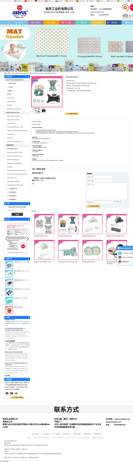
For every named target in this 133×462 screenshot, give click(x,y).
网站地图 (76, 434)
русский (60, 1)
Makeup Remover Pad (12, 112)
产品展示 (52, 22)
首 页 (20, 22)
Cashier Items (11, 134)
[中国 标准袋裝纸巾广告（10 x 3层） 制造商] (9, 283)
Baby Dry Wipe (11, 101)
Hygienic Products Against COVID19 (17, 130)
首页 (5, 73)
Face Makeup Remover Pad (15, 127)
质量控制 (84, 22)
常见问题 (129, 22)
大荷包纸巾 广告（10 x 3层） (22, 289)
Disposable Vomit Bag (13, 181)
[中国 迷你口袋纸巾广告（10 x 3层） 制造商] (9, 274)
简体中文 (29, 1)
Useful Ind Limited (127, 253)
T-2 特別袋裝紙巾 (12, 196)
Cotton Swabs (11, 123)
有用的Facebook (98, 437)
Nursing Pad (10, 98)
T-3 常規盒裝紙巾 (12, 199)
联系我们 (99, 22)
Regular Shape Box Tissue (14, 152)
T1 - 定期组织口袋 (12, 188)
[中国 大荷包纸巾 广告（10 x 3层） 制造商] (9, 292)
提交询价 (114, 22)
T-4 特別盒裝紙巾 (12, 192)
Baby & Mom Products (13, 116)
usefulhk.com (99, 12)
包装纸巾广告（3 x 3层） (21, 298)
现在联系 (17, 397)
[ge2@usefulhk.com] (33, 183)
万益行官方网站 (84, 437)
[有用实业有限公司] (20, 19)
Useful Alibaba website (41, 437)
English (19, 1)
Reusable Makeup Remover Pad (16, 170)
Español (70, 1)
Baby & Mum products (13, 119)
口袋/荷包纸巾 (10, 145)
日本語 (91, 1)
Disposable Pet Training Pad (15, 185)
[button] (70, 69)
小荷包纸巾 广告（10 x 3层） (22, 262)
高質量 (43, 169)
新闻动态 (66, 434)
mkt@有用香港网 (105, 9)
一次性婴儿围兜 (11, 83)
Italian (101, 1)
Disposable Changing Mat (14, 163)
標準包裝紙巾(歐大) (12, 149)
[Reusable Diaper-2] (47, 91)
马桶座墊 (9, 90)
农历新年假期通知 (10, 338)
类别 (9, 73)
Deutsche (40, 1)
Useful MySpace (58, 437)
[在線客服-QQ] (7, 393)
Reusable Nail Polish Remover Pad (17, 174)
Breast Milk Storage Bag (36, 73)
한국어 (111, 1)
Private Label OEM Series (14, 141)
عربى (121, 1)
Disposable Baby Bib (13, 159)
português (81, 1)
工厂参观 (68, 22)
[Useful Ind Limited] (11, 393)
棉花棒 (9, 94)
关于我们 (37, 22)
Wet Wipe (9, 105)
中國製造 (38, 169)
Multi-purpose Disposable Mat (14, 349)
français (50, 1)
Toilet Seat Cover (12, 178)
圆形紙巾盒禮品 (18, 307)
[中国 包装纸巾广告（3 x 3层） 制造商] (9, 301)
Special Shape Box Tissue (14, 156)
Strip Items (10, 138)
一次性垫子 (10, 87)
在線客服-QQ (125, 261)
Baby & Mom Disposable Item (20, 73)
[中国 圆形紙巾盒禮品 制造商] (9, 310)
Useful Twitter (71, 437)
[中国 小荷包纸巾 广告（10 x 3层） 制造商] (9, 265)
